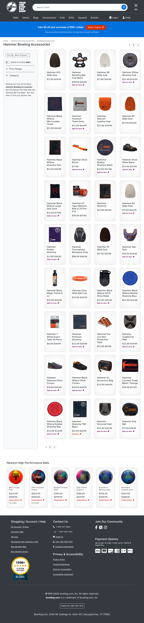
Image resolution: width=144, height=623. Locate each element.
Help (128, 17)
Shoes (25, 17)
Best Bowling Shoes (19, 552)
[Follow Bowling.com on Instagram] (106, 528)
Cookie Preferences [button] (61, 564)
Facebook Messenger (64, 547)
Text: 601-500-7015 (63, 542)
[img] (123, 551)
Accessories (49, 17)
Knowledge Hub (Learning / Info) (24, 542)
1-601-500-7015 (65, 532)
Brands (94, 17)
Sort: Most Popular (17, 55)
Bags (36, 17)
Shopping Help (17, 532)
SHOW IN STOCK (21, 62)
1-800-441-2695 (62, 527)
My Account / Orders (20, 527)
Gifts (71, 17)
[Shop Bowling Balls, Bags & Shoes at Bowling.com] (16, 7)
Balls (16, 17)
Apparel (82, 17)
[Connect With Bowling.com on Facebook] (97, 528)
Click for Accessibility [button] (62, 569)
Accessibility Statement (63, 574)
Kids (62, 17)
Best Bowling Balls (18, 547)
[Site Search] (123, 7)
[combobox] (78, 7)
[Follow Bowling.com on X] (101, 528)
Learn (115, 17)
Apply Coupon (95, 27)
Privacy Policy (59, 559)
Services (14, 537)
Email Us (59, 537)
